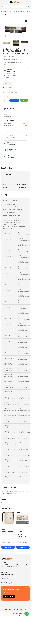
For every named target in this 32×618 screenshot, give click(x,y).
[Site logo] (15, 2)
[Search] (28, 6)
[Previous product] (2, 15)
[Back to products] (4, 15)
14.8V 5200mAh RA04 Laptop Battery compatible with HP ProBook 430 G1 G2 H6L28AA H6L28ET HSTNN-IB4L (7, 533)
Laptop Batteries (14, 11)
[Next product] (5, 15)
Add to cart (14, 100)
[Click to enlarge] (5, 36)
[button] (4, 29)
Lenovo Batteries (25, 11)
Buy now (24, 100)
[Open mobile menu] (1, 2)
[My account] (29, 2)
